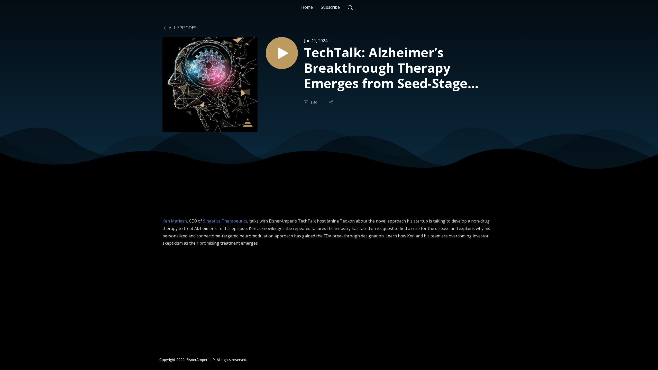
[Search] (350, 7)
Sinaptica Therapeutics (225, 221)
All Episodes (182, 28)
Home (307, 7)
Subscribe (330, 7)
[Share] (331, 102)
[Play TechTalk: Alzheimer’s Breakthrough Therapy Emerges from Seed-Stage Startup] (282, 53)
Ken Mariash (174, 221)
